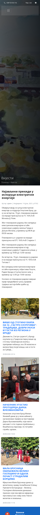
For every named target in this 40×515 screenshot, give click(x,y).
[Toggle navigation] (8, 10)
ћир (27, 3)
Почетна (5, 182)
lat (31, 3)
